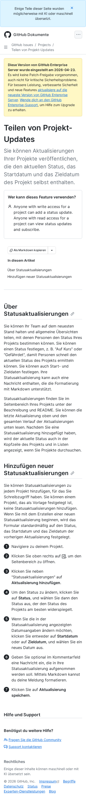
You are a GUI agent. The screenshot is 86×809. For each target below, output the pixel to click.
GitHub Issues (22, 45)
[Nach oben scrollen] (75, 798)
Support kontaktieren (25, 747)
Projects (44, 45)
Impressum (47, 781)
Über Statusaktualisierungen (36, 310)
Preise (46, 786)
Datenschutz (14, 786)
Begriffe (69, 781)
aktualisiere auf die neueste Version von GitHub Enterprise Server (38, 95)
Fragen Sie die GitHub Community (35, 740)
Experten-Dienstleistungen (24, 791)
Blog (52, 791)
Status (32, 786)
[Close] (72, 7)
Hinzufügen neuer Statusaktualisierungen (36, 469)
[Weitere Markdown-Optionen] (52, 250)
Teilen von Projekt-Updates (32, 50)
